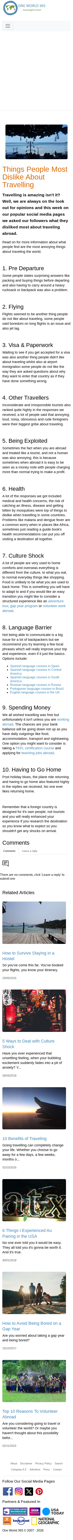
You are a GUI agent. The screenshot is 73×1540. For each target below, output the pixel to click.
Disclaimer (26, 1463)
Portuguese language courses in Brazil (37, 688)
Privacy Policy (43, 1463)
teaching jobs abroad (37, 753)
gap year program (24, 606)
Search (59, 1463)
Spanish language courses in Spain (34, 666)
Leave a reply (29, 850)
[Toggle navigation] (7, 26)
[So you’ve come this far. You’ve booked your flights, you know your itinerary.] (34, 924)
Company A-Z (18, 1469)
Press (46, 1469)
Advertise (35, 1469)
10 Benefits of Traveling (24, 1138)
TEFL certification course (35, 748)
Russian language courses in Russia (35, 684)
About (14, 1463)
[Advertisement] (36, 69)
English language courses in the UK (35, 692)
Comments (9, 850)
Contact (57, 1469)
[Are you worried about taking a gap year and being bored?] (34, 1294)
